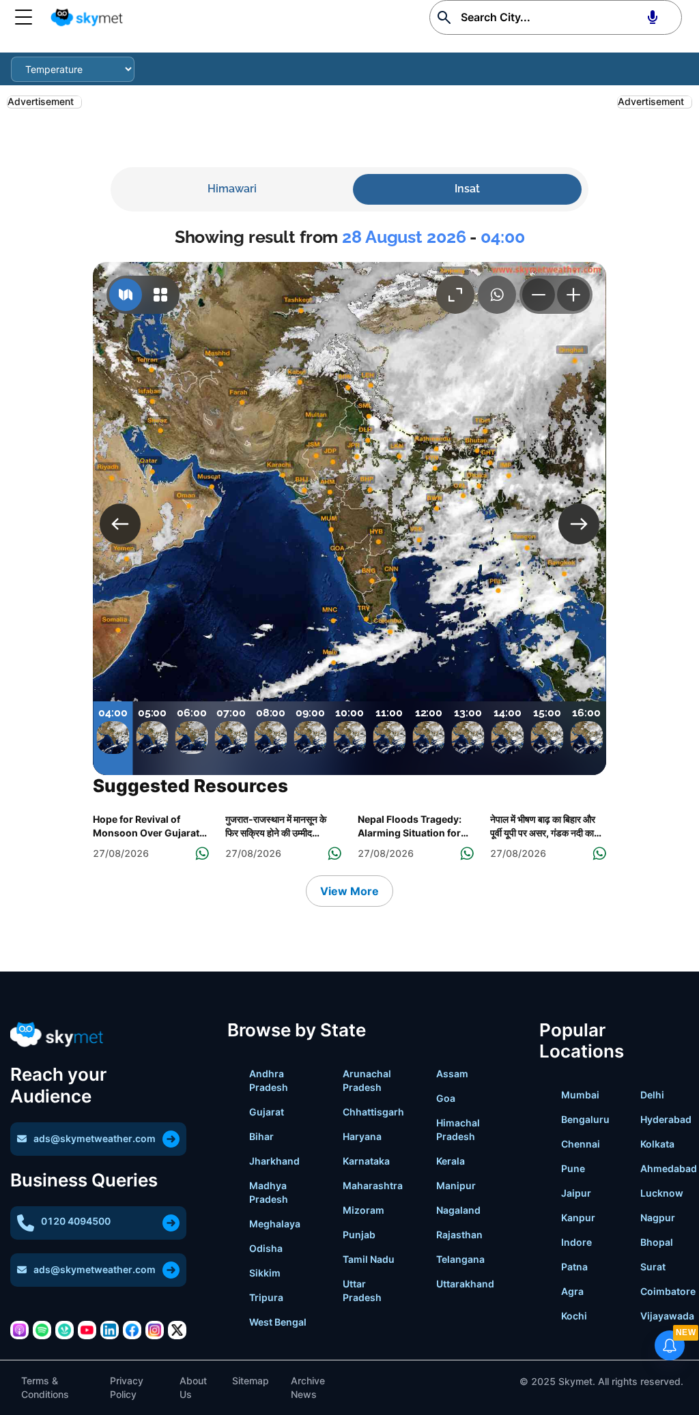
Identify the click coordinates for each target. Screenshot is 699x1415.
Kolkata (657, 1144)
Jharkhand (274, 1161)
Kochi (574, 1316)
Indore (576, 1242)
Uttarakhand (465, 1283)
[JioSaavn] (64, 1330)
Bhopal (656, 1242)
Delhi (652, 1094)
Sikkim (265, 1273)
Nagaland (458, 1210)
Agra (572, 1291)
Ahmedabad (668, 1168)
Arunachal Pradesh (367, 1080)
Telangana (460, 1259)
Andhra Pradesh (268, 1080)
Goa (445, 1098)
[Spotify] (42, 1330)
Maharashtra (373, 1185)
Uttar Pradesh (362, 1290)
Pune (573, 1168)
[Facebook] (132, 1330)
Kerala (450, 1161)
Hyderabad (665, 1119)
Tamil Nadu (369, 1259)
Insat (467, 188)
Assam (452, 1073)
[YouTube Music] (87, 1330)
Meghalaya (274, 1223)
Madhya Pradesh (268, 1192)
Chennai (580, 1144)
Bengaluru (585, 1119)
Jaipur (576, 1193)
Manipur (456, 1185)
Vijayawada (667, 1316)
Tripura (266, 1297)
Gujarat (266, 1112)
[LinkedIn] (109, 1330)
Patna (574, 1266)
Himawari (232, 188)
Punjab (359, 1234)
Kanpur (578, 1217)
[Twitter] (177, 1330)
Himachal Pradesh (458, 1129)
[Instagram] (154, 1330)
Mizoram (363, 1210)
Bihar (261, 1136)
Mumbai (580, 1094)
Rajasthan (459, 1234)
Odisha (266, 1248)
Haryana (362, 1136)
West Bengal (277, 1322)
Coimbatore (668, 1291)
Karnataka (366, 1161)
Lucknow (661, 1193)
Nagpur (657, 1217)
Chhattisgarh (373, 1112)
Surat (653, 1266)
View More (349, 891)
